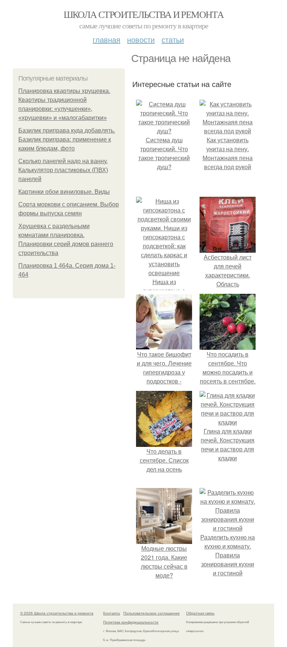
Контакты (111, 613)
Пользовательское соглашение (151, 613)
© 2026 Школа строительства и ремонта (56, 613)
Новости (141, 39)
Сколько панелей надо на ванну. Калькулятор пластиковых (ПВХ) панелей (63, 170)
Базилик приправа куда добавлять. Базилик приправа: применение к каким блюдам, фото (66, 139)
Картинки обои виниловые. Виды (64, 192)
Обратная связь (200, 613)
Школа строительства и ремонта (144, 14)
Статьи (172, 39)
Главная (106, 39)
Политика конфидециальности (130, 622)
